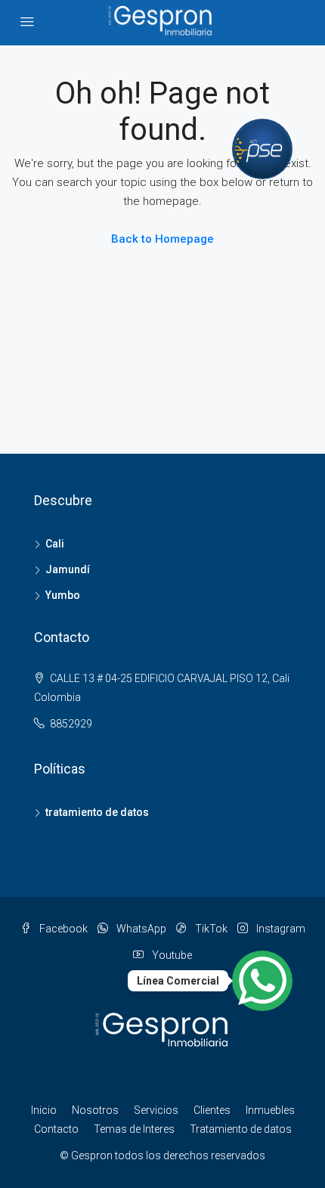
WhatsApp (140, 929)
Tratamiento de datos (241, 1129)
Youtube (171, 955)
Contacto (56, 1129)
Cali (54, 544)
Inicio (44, 1110)
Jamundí (67, 569)
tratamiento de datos (97, 812)
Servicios (156, 1110)
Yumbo (62, 595)
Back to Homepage (162, 239)
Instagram (279, 929)
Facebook (62, 929)
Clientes (212, 1110)
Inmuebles (270, 1110)
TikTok (210, 929)
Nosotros (95, 1110)
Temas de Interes (134, 1129)
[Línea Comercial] (262, 981)
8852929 (71, 724)
